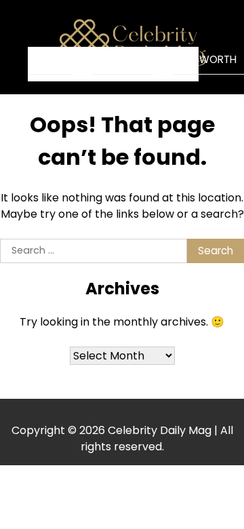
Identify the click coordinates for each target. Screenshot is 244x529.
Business (122, 59)
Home (50, 60)
